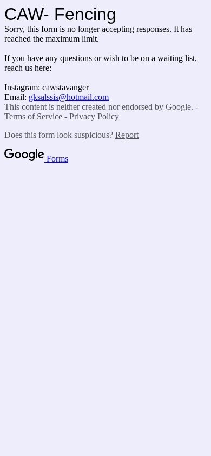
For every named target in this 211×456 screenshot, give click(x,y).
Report (127, 134)
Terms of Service (33, 116)
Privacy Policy (94, 116)
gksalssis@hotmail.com (69, 97)
